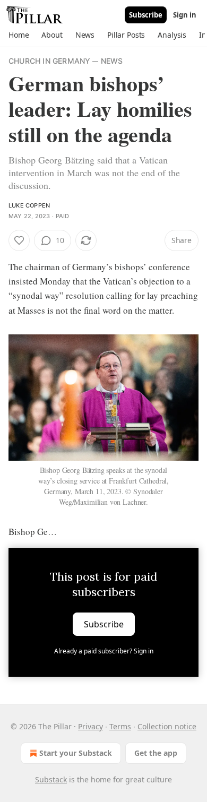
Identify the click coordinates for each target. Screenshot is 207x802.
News (112, 60)
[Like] (19, 240)
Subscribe (145, 15)
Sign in (184, 15)
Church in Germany (49, 60)
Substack (51, 779)
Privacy (90, 726)
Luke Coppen (29, 205)
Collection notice (166, 726)
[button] (18, 35)
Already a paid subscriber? (103, 651)
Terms (120, 726)
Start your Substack (75, 753)
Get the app (155, 753)
